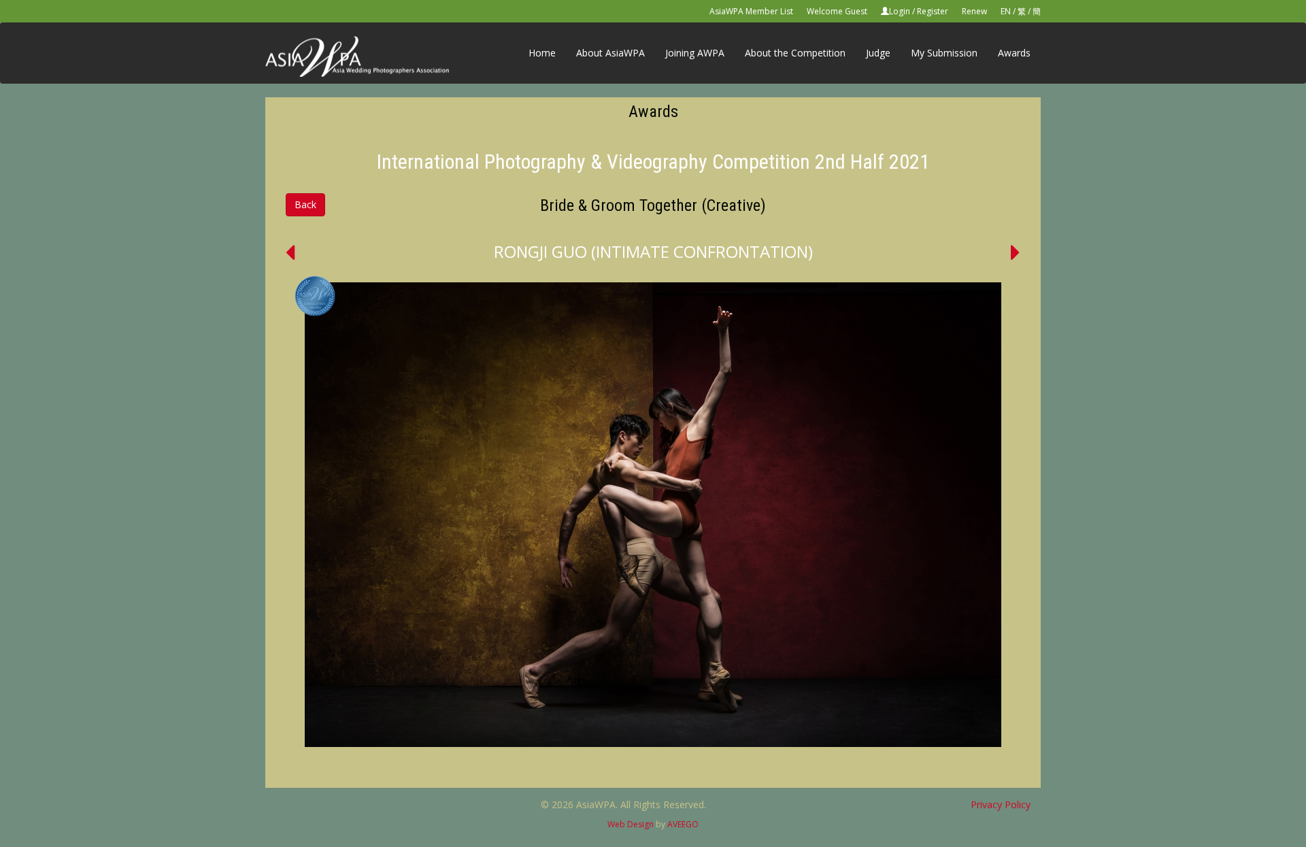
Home (542, 52)
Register (932, 11)
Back (305, 204)
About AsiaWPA (610, 52)
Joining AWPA (694, 52)
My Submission (944, 52)
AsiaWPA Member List (751, 11)
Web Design (630, 824)
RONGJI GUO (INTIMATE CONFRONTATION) (653, 251)
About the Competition (795, 52)
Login (899, 11)
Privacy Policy (1001, 804)
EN (1006, 11)
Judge (878, 52)
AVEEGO (683, 824)
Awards (1014, 52)
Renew (974, 11)
